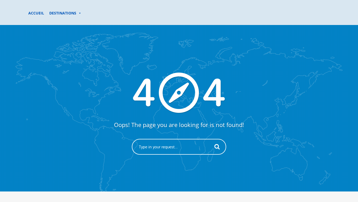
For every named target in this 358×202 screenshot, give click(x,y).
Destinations (62, 13)
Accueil (36, 13)
